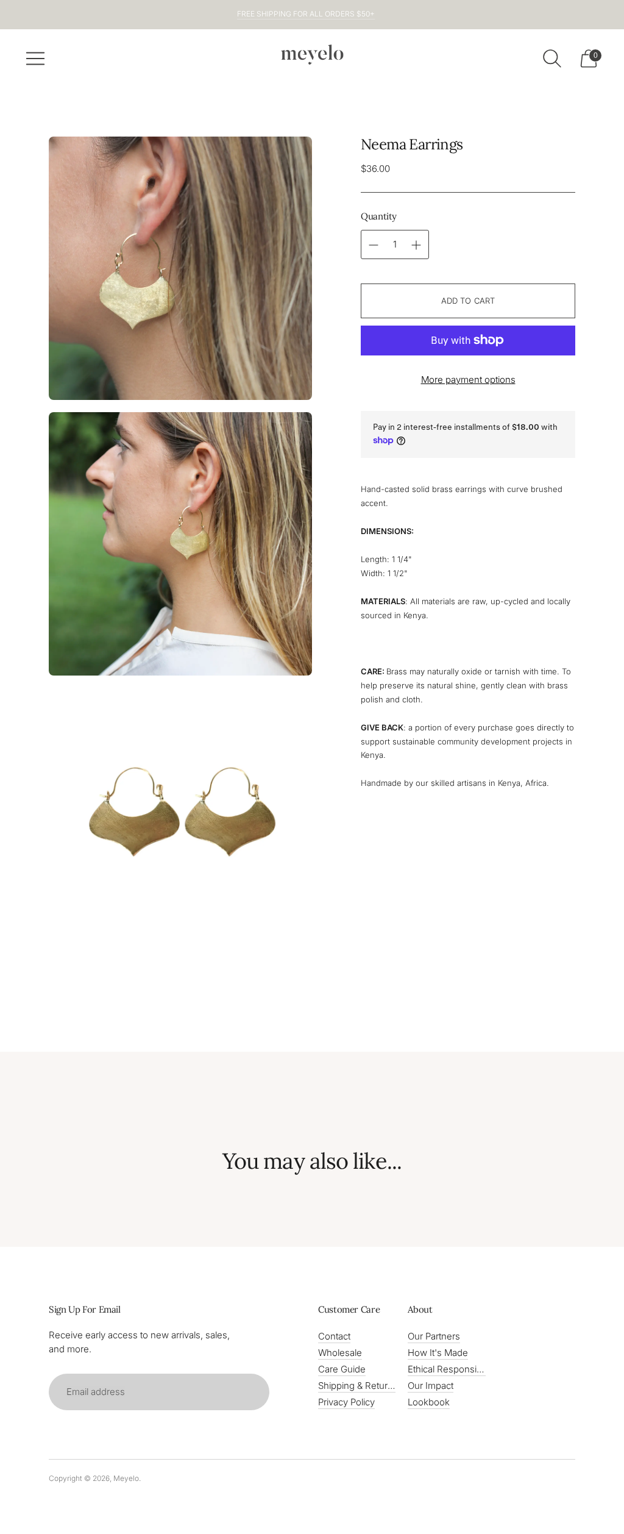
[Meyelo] (312, 54)
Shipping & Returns (358, 1385)
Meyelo (126, 1478)
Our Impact (430, 1385)
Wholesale (340, 1352)
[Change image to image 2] (180, 544)
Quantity (379, 216)
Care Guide (342, 1369)
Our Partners (434, 1336)
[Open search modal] (552, 58)
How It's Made (438, 1352)
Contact (334, 1336)
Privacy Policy (346, 1402)
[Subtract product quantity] (416, 245)
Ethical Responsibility (451, 1369)
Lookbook (429, 1402)
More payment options (468, 379)
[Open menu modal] (35, 58)
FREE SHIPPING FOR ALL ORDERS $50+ (306, 13)
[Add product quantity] (373, 245)
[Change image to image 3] (180, 813)
